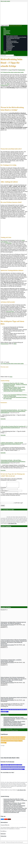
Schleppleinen (9, 47)
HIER (15, 343)
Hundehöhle (9, 48)
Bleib (8, 83)
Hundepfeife (9, 43)
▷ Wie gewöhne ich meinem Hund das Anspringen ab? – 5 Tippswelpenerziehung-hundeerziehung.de (14, 427)
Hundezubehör (6, 33)
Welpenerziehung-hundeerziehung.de (15, 25)
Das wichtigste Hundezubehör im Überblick (16, 37)
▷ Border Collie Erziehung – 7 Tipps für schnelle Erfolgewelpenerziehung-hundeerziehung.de (12, 443)
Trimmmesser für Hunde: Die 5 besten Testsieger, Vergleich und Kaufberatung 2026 (15, 811)
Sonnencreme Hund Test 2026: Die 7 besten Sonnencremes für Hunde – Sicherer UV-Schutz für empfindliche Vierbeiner (15, 384)
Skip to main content (5, 1)
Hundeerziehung (4, 85)
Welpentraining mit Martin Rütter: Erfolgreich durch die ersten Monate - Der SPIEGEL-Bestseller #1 (13, 623)
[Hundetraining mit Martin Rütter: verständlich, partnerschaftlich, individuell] (11, 658)
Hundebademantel (10, 46)
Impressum (3, 833)
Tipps (4, 29)
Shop (4, 52)
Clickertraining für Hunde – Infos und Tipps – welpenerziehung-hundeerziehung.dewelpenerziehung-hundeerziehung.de (13, 461)
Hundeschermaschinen (11, 41)
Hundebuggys (9, 45)
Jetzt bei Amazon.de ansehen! (7, 624)
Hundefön (8, 39)
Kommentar (4, 487)
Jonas (10, 69)
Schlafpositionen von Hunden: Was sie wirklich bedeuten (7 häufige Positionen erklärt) (14, 387)
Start (4, 28)
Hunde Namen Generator (12, 35)
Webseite (3, 492)
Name (2, 489)
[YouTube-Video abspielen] (14, 97)
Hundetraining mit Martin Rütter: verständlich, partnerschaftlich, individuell (11, 660)
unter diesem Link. (12, 523)
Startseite (3, 729)
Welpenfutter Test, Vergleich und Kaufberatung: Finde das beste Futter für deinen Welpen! (14, 390)
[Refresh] (1, 500)
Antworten (3, 418)
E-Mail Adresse (4, 490)
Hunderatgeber (6, 30)
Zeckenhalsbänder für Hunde (13, 38)
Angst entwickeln (10, 311)
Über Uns (5, 51)
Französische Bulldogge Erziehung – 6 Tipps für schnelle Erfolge (15, 395)
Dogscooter (9, 50)
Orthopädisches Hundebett (12, 42)
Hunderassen (6, 32)
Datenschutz (3, 836)
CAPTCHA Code (18, 502)
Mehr (4, 34)
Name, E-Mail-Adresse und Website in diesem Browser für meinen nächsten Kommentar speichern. (14, 494)
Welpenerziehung (4, 343)
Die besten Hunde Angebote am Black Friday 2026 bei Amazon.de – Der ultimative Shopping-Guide (15, 809)
